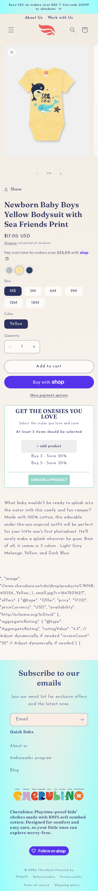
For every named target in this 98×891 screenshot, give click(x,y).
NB (13, 291)
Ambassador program (31, 758)
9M (74, 291)
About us (18, 746)
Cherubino (46, 870)
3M (33, 291)
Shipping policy (67, 885)
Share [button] (16, 189)
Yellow (16, 324)
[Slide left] (37, 173)
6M (53, 291)
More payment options (49, 395)
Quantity (12, 336)
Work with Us (60, 18)
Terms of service (36, 885)
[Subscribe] (82, 719)
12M (14, 303)
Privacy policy (71, 876)
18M (35, 303)
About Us (33, 18)
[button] (11, 30)
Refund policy (44, 876)
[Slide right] (60, 173)
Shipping (10, 243)
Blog (14, 770)
